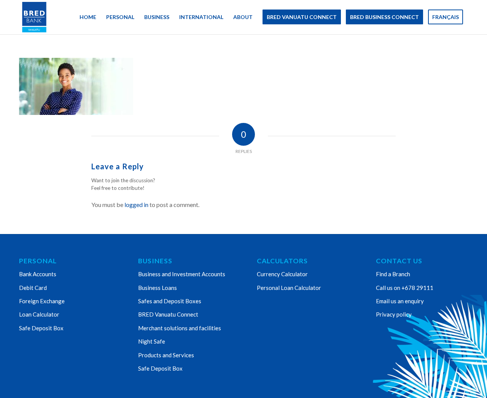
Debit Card (33, 287)
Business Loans (157, 287)
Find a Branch (393, 274)
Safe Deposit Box (41, 328)
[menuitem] (88, 17)
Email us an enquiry (400, 301)
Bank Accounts (37, 274)
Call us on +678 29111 (404, 287)
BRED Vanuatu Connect (168, 314)
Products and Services (166, 355)
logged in (136, 204)
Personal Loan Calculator (289, 287)
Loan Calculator (39, 314)
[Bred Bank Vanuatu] (34, 17)
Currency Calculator (282, 274)
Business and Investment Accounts (181, 274)
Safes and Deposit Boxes (169, 301)
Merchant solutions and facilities (179, 328)
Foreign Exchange (42, 301)
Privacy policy (394, 314)
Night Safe (151, 341)
